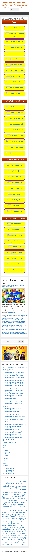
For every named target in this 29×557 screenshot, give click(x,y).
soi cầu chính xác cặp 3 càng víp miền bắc (14, 380)
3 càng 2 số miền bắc (17, 141)
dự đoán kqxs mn (13, 329)
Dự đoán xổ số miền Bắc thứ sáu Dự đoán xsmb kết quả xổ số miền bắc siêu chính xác (14, 512)
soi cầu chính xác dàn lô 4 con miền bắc (14, 390)
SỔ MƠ (4, 463)
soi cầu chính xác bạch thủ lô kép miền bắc (14, 377)
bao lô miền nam (17, 182)
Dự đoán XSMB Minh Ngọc (13, 500)
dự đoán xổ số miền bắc (13, 503)
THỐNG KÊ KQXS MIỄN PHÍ (9, 442)
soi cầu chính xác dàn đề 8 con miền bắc (14, 385)
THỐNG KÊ (5, 458)
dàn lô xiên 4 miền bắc (16, 130)
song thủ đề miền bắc (17, 64)
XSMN (4, 445)
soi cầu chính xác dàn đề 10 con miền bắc (14, 387)
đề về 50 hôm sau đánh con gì (16, 544)
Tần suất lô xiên (15, 537)
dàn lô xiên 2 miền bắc (16, 118)
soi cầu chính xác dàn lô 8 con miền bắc (14, 405)
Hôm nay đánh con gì (10, 518)
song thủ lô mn (16, 194)
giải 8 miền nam (16, 177)
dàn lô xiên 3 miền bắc (16, 124)
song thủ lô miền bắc (17, 41)
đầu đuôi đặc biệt (17, 205)
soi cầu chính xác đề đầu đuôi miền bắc (14, 403)
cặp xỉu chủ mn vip (16, 188)
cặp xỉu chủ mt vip (17, 252)
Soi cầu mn (5, 406)
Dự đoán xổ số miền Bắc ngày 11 (12, 508)
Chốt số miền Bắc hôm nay (14, 483)
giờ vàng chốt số (16, 332)
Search (21, 341)
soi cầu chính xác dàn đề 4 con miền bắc (14, 382)
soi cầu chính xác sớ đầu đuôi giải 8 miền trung (15, 423)
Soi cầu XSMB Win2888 (8, 531)
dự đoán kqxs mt (21, 329)
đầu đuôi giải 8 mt (17, 258)
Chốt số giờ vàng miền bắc (11, 482)
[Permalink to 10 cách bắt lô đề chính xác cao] (13, 303)
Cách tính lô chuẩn (22, 326)
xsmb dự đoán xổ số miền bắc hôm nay (14, 538)
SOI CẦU (5, 460)
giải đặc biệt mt (16, 229)
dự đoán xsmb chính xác (21, 498)
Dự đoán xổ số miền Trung (14, 515)
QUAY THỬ (5, 465)
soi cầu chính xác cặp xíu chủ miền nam (14, 419)
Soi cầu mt (5, 421)
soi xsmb (21, 533)
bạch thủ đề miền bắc (17, 59)
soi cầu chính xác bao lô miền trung (13, 434)
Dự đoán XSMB (12, 331)
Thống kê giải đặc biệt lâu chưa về (17, 535)
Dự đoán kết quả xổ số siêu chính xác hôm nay (14, 491)
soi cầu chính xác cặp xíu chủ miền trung (14, 436)
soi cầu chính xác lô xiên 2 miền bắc (13, 400)
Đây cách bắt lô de (20, 331)
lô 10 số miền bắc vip (17, 147)
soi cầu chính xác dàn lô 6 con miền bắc (14, 401)
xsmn (17, 541)
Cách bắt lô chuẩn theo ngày (8, 322)
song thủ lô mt (17, 246)
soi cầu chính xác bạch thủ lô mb (12, 379)
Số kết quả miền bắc (9, 468)
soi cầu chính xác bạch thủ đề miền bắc (14, 375)
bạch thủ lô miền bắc (17, 28)
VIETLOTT (5, 450)
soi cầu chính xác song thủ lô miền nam (14, 410)
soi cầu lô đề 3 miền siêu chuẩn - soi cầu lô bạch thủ (13, 286)
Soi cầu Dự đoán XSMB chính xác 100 (13, 524)
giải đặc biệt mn (16, 171)
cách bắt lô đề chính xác (12, 324)
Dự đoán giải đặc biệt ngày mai (12, 490)
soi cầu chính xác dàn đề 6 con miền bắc (14, 383)
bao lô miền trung (17, 241)
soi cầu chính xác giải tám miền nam (13, 413)
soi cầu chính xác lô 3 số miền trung (13, 432)
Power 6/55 (7, 457)
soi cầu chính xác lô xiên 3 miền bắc (13, 398)
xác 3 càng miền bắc (17, 136)
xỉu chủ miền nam (17, 165)
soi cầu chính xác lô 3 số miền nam (13, 429)
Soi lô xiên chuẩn (12, 533)
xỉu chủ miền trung (16, 223)
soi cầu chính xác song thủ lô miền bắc (14, 395)
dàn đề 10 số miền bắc (16, 87)
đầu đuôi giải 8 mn (16, 200)
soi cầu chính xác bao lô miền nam (13, 418)
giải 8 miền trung (17, 235)
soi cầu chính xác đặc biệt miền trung (13, 437)
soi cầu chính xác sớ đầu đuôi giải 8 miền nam (15, 416)
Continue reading (13, 313)
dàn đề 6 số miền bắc (17, 76)
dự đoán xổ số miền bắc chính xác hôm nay (14, 506)
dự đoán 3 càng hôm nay (17, 328)
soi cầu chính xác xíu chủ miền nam (13, 411)
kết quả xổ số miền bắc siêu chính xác (13, 521)
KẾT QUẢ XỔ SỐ (7, 449)
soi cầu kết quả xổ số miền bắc (13, 527)
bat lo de (16, 319)
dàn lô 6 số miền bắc (17, 107)
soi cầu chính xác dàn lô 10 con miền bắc (14, 388)
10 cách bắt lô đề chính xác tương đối (14, 316)
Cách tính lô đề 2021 (6, 328)
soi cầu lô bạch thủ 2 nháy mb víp (12, 370)
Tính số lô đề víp (10, 315)
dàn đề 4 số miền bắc (17, 70)
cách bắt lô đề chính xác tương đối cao (17, 325)
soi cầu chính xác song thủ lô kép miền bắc (14, 372)
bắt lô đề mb (22, 321)
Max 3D (6, 454)
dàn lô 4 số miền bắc (17, 93)
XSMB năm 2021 (8, 541)
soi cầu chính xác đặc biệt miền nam (13, 414)
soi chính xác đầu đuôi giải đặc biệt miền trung (15, 424)
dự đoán (13, 488)
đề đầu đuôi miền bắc (17, 153)
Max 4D (6, 455)
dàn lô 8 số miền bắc (17, 112)
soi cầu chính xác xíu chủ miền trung (13, 426)
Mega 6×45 (7, 452)
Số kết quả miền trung (10, 471)
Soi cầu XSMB (19, 529)
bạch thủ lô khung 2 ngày (8, 473)
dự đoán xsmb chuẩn (10, 498)
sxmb (5, 535)
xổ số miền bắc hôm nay (13, 544)
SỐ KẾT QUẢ (6, 467)
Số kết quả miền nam (9, 470)
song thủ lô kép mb (17, 53)
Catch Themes (18, 554)
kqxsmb (7, 520)
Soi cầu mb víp (6, 392)
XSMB (4, 444)
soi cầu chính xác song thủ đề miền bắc (14, 393)
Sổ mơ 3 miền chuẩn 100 (8, 439)
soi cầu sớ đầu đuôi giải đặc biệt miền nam (14, 408)
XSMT (4, 447)
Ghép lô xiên (21, 516)
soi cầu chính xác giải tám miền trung (13, 431)
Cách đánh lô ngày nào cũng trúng (9, 326)
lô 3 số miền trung (17, 270)
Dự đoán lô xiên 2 (18, 494)
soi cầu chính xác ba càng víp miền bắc (14, 374)
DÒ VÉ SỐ (5, 462)
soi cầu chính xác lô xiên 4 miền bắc (13, 397)
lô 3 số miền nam (17, 211)
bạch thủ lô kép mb (16, 47)
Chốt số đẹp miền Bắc (14, 486)
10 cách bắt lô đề (21, 315)
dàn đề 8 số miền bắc (17, 82)
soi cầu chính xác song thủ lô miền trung (14, 427)
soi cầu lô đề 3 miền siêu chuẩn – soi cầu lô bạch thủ (14, 4)
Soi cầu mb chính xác (8, 369)
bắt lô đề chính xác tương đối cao (11, 321)
